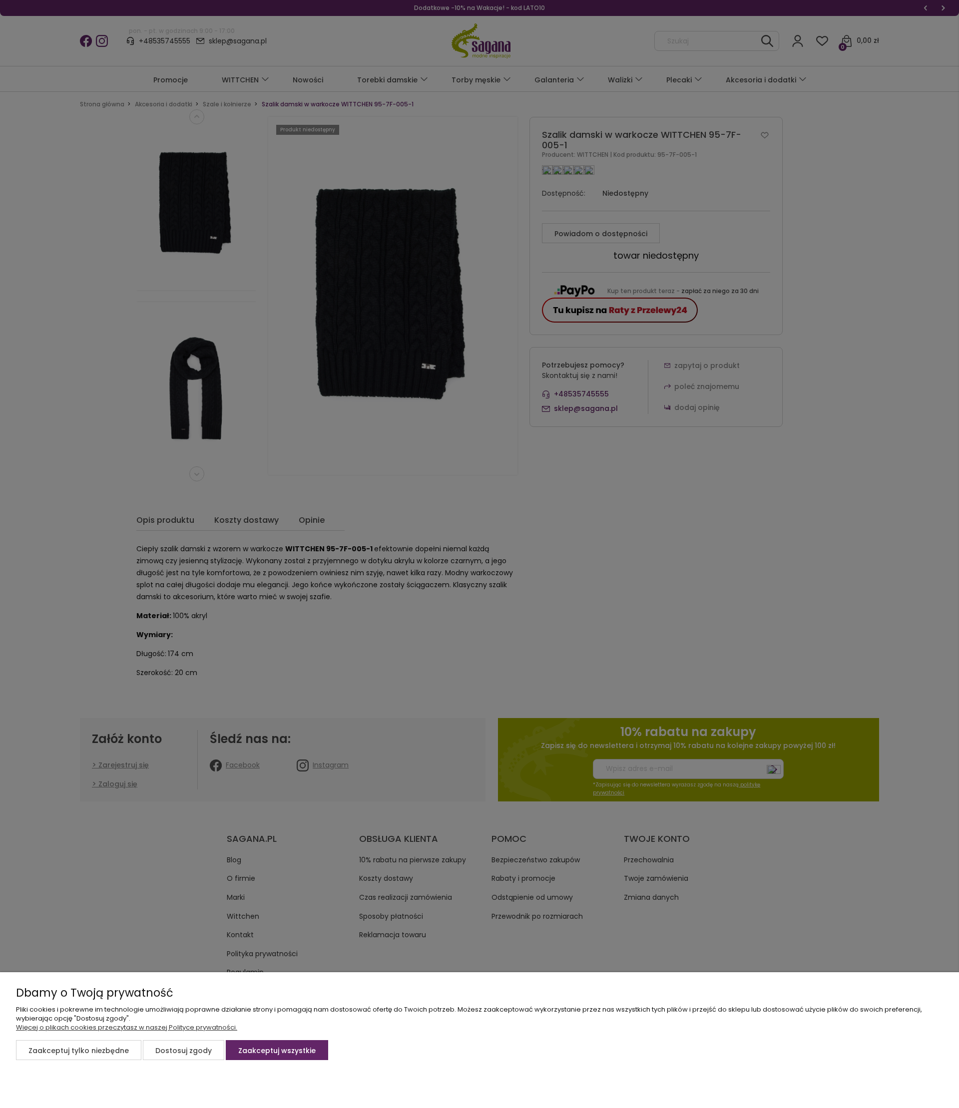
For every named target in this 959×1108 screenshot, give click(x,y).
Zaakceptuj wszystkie (277, 1051)
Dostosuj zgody (183, 1051)
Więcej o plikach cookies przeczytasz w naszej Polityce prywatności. (126, 1027)
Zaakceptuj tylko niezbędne (78, 1051)
